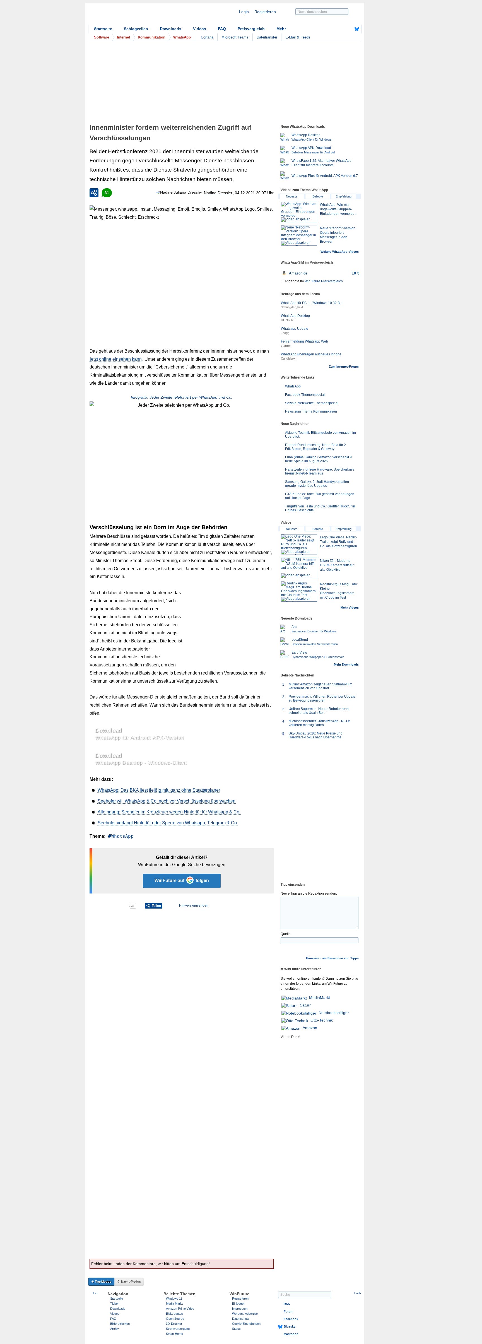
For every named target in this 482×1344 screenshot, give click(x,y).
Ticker (114, 1303)
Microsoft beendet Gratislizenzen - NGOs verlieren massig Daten (319, 723)
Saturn (306, 1005)
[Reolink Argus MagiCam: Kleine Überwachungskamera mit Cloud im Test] (299, 591)
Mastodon (291, 1334)
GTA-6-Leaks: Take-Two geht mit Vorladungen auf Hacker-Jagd (319, 496)
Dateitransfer (267, 37)
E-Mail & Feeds (297, 37)
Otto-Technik (321, 1020)
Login (244, 11)
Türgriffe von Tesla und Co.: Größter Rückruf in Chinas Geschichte (320, 508)
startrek (286, 345)
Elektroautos (174, 1313)
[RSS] (339, 29)
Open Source (175, 1318)
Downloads (170, 29)
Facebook (291, 1319)
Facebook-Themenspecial (305, 395)
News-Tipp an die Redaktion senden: (309, 893)
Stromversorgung (178, 1328)
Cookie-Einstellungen (246, 1323)
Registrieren (265, 11)
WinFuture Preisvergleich (324, 281)
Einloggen (238, 1303)
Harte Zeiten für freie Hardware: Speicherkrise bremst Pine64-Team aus (320, 471)
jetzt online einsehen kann (116, 359)
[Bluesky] (357, 29)
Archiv (114, 1328)
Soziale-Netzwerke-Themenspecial (311, 403)
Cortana (207, 37)
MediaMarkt (319, 997)
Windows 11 (174, 1298)
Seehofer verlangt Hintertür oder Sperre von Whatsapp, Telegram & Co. (168, 822)
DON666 (287, 320)
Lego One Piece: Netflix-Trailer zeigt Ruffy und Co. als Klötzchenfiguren (338, 541)
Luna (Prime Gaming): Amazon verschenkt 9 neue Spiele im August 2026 (318, 459)
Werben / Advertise (245, 1313)
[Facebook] (348, 29)
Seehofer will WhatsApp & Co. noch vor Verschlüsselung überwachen (166, 801)
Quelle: (286, 934)
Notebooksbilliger (334, 1012)
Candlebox (288, 358)
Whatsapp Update (294, 329)
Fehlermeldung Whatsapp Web (304, 341)
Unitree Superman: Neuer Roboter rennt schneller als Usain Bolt (319, 711)
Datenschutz (240, 1318)
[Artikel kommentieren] (109, 906)
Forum (288, 1311)
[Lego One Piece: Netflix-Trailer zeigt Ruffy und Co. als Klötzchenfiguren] (299, 544)
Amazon (310, 1027)
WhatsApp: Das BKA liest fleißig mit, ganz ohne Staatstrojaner (159, 790)
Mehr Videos (350, 607)
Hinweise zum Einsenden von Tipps (332, 958)
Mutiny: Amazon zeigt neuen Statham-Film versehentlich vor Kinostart (320, 686)
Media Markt (174, 1303)
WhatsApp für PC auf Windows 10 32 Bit (311, 303)
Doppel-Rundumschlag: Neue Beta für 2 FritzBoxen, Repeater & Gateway (315, 447)
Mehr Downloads (346, 664)
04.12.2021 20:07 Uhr (254, 193)
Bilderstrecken (120, 1323)
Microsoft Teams (235, 37)
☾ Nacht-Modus (129, 1281)
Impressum (239, 1308)
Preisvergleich (251, 29)
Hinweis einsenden (193, 905)
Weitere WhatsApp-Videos (339, 251)
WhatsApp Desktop (295, 316)
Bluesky (289, 1326)
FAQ (222, 29)
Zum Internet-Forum (344, 366)
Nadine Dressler (218, 193)
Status (236, 1328)
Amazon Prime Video (180, 1308)
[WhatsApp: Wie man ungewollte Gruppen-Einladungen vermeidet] (299, 212)
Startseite (103, 29)
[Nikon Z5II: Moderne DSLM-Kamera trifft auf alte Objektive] (299, 568)
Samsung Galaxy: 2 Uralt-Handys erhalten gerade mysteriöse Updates (317, 484)
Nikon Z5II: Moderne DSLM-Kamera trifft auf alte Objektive (337, 565)
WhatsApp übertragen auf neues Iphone (311, 354)
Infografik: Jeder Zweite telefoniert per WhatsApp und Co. (181, 397)
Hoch (95, 1293)
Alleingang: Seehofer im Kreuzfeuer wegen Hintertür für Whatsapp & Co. (169, 812)
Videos (199, 29)
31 (107, 193)
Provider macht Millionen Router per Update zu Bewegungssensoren (322, 698)
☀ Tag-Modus (101, 1281)
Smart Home (174, 1333)
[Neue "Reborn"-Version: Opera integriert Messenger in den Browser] (299, 235)
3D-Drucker (174, 1323)
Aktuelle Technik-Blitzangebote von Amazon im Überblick (320, 435)
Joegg (285, 332)
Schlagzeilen (136, 29)
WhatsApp (122, 836)
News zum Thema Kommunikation (311, 411)
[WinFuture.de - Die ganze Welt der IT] (135, 15)
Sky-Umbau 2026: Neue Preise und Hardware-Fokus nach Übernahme (316, 735)
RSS (287, 1304)
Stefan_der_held (292, 307)
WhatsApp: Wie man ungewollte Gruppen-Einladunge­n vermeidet (337, 209)
